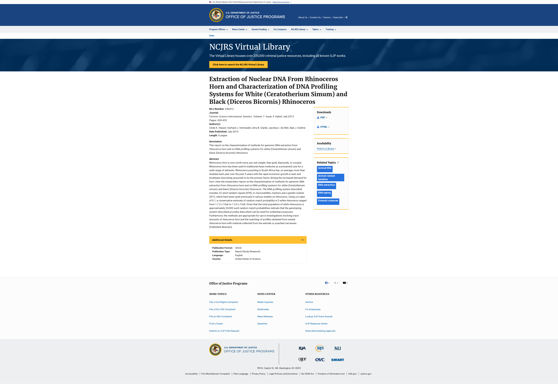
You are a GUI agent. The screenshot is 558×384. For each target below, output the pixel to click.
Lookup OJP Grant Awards (318, 316)
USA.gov (352, 374)
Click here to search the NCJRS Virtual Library (238, 64)
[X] (337, 285)
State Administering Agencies (320, 330)
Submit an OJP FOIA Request (224, 330)
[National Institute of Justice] (338, 350)
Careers (327, 17)
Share (348, 19)
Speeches (262, 323)
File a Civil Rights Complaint (223, 302)
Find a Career (216, 323)
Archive (309, 302)
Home (211, 35)
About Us (302, 17)
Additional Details (222, 239)
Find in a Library (325, 148)
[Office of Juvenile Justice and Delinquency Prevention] (302, 362)
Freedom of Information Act (331, 374)
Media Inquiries (265, 302)
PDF (323, 117)
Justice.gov (365, 374)
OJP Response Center (316, 323)
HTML (324, 126)
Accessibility (191, 374)
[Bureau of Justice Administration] (302, 350)
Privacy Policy (258, 374)
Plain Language (241, 374)
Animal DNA (324, 167)
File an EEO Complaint (220, 316)
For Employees (312, 309)
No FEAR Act (307, 374)
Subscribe (338, 17)
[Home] (255, 15)
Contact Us (315, 17)
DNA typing (324, 192)
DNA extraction (326, 184)
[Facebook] (328, 285)
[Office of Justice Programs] (216, 15)
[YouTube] (346, 285)
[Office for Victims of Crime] (320, 362)
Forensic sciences (328, 200)
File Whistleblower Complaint (215, 374)
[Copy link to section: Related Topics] (337, 162)
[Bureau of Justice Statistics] (320, 352)
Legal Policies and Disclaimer (283, 374)
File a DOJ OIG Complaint (222, 309)
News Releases (265, 316)
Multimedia (263, 309)
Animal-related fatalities (326, 177)
